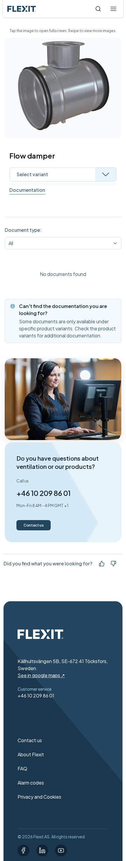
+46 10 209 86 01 (43, 493)
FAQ (22, 768)
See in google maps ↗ (41, 675)
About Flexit (31, 754)
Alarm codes (31, 783)
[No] (113, 563)
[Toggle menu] (113, 9)
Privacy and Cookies (39, 797)
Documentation (27, 190)
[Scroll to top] (21, 9)
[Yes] (101, 563)
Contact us (33, 525)
